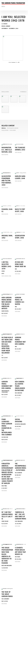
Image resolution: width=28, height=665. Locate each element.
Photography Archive (12, 128)
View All (4, 128)
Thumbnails (23, 92)
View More (17, 274)
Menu (3, 6)
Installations (5, 92)
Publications (5, 130)
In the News (13, 130)
